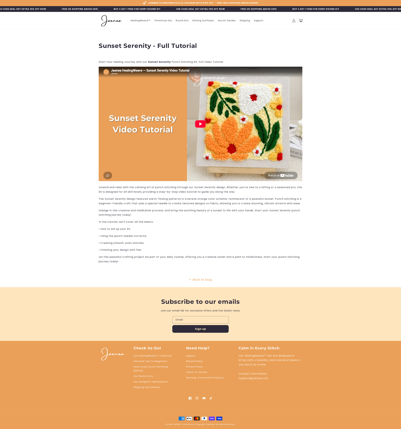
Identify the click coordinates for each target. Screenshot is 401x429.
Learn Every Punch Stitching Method (151, 368)
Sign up (200, 329)
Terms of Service (196, 372)
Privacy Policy (194, 366)
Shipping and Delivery (147, 387)
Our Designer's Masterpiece (151, 381)
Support (191, 355)
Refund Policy (194, 361)
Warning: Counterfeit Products (205, 377)
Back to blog (202, 280)
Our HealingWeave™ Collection (153, 355)
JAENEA (177, 424)
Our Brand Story (143, 376)
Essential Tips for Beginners (150, 361)
